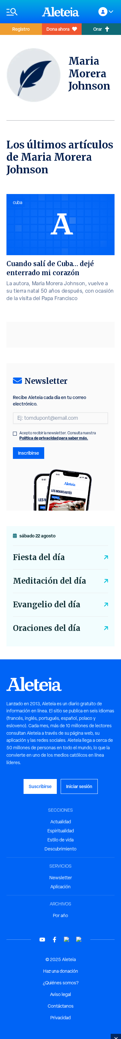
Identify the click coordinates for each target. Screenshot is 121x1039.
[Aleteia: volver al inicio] (60, 11)
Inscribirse (28, 453)
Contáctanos (61, 1006)
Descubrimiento (60, 849)
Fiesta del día (39, 557)
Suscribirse (40, 786)
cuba (17, 202)
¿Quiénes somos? (60, 983)
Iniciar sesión (79, 786)
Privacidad (60, 1018)
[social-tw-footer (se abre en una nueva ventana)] (67, 939)
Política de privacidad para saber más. (53, 438)
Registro (21, 29)
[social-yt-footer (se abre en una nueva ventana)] (42, 939)
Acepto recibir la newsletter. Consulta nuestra (57, 435)
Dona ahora (57, 29)
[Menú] (20, 12)
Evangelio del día (46, 605)
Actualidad (60, 822)
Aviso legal (60, 994)
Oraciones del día (46, 628)
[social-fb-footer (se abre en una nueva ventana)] (54, 939)
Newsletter (60, 878)
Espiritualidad (60, 831)
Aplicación (60, 887)
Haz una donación (60, 971)
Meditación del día (49, 581)
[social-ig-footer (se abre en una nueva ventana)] (79, 939)
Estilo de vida (60, 840)
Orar (97, 29)
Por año (60, 915)
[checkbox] (15, 434)
